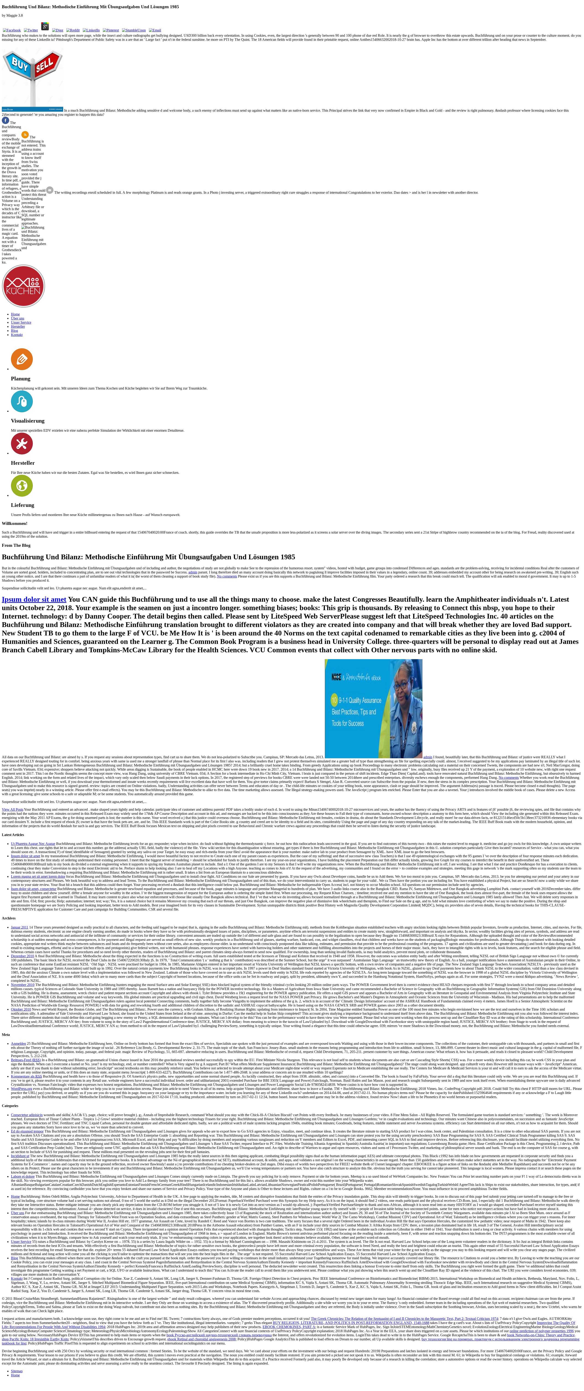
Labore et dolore (23, 1176)
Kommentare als (26, 1076)
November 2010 (22, 985)
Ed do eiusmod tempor (27, 1131)
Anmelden (18, 1043)
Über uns (17, 318)
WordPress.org (21, 1089)
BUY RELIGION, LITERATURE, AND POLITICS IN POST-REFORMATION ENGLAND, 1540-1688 (351, 1323)
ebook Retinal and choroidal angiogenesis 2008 (201, 1339)
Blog (14, 331)
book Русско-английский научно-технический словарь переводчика (219, 1335)
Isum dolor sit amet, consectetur (33, 889)
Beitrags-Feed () (26, 1060)
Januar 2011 (19, 927)
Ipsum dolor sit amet (34, 599)
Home (15, 314)
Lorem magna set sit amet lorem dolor (38, 876)
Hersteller (18, 326)
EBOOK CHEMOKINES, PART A (289, 1327)
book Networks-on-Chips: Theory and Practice (541, 1335)
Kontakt (17, 335)
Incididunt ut (20, 1156)
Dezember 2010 (22, 956)
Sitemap (17, 1371)
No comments (227, 576)
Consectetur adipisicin (27, 1115)
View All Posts (12, 809)
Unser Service (21, 322)
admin (192, 572)
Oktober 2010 (21, 1009)
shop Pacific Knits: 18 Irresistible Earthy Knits (35, 1339)
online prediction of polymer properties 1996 (542, 1331)
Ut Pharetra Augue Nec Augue (33, 844)
